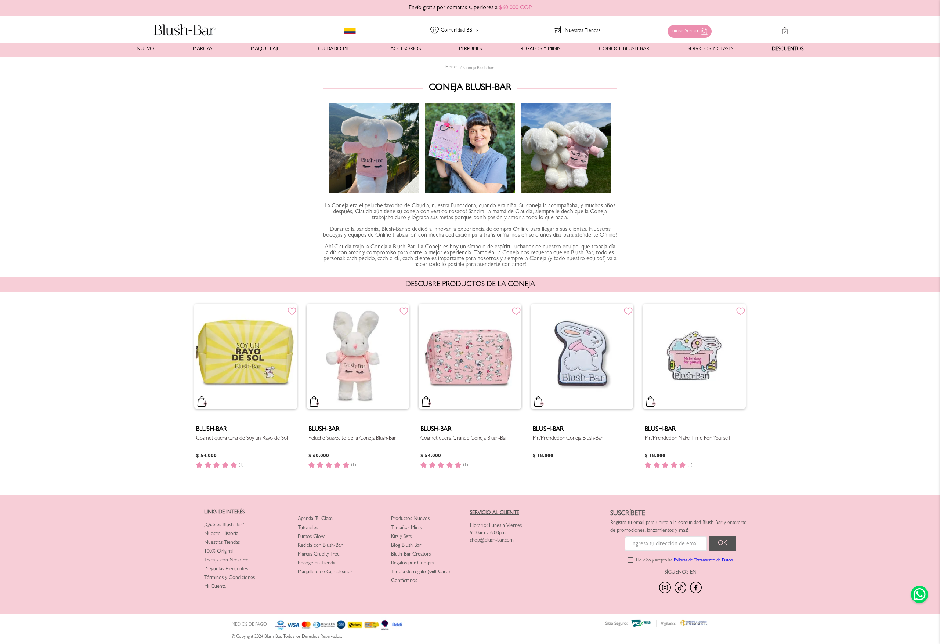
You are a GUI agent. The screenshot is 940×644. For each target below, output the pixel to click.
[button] (688, 29)
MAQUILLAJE (265, 49)
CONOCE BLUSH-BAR (624, 49)
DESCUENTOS (787, 49)
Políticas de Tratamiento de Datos (703, 561)
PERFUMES (470, 49)
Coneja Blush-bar (478, 68)
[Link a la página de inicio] (451, 68)
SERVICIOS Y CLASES (710, 49)
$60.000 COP (515, 8)
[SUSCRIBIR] (722, 543)
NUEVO (145, 49)
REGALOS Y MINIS (540, 49)
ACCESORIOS (405, 49)
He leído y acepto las (684, 561)
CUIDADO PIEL (335, 49)
